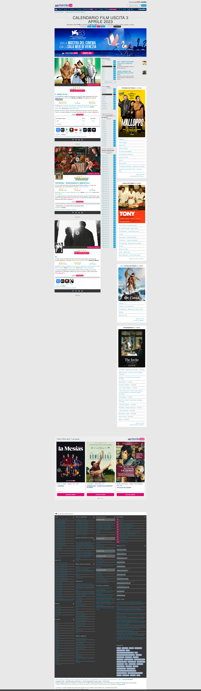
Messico (82, 260)
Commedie (57, 606)
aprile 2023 (58, 108)
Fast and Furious (131, 668)
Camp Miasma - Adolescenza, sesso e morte (131, 309)
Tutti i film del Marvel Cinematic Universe (126, 670)
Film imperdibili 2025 (60, 527)
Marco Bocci (77, 192)
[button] (96, 112)
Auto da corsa (120, 664)
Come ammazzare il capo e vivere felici (126, 581)
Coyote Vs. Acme (123, 157)
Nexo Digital (58, 194)
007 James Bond (141, 661)
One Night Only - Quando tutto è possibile (130, 243)
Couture (121, 246)
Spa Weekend (79, 656)
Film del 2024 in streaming (82, 524)
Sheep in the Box (123, 249)
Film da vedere (58, 547)
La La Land (122, 539)
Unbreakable (140, 664)
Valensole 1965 (123, 315)
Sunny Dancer (122, 163)
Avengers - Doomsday (81, 595)
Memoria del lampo (80, 648)
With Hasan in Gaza (124, 413)
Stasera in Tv (97, 679)
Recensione (58, 136)
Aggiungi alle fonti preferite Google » (76, 12)
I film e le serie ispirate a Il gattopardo (125, 655)
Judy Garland (64, 107)
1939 (69, 98)
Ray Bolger (80, 107)
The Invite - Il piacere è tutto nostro (128, 369)
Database (67, 679)
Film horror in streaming (81, 534)
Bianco (77, 627)
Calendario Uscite (79, 679)
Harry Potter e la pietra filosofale (127, 237)
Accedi (144, 5)
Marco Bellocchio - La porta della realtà (129, 255)
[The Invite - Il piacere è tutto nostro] (131, 367)
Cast (64, 136)
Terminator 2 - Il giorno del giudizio (128, 240)
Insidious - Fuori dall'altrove (126, 306)
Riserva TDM (97, 684)
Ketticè (121, 160)
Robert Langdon (120, 666)
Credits (57, 684)
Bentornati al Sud (80, 612)
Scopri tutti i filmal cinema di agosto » (139, 319)
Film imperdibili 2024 (60, 529)
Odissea (121, 522)
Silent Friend (122, 145)
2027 (56, 519)
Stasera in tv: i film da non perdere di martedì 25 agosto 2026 (131, 626)
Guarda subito (71, 494)
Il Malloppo (122, 139)
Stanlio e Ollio (120, 577)
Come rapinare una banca (126, 154)
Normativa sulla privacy (72, 684)
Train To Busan (123, 142)
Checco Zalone (120, 657)
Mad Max (119, 675)
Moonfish (78, 662)
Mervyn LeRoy (81, 105)
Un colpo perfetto (121, 585)
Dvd (92, 679)
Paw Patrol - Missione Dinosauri (127, 407)
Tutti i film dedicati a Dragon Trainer (125, 652)
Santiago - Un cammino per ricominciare (129, 377)
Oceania (121, 303)
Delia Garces (84, 266)
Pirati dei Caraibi (132, 661)
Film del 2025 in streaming (82, 522)
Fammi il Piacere (123, 148)
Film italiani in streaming (81, 532)
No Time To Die (120, 560)
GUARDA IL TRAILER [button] (94, 84)
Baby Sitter (135, 657)
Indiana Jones (132, 664)
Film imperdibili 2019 (60, 542)
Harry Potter (129, 666)
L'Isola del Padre (80, 643)
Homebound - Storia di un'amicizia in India (100, 486)
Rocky (138, 675)
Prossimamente (112, 679)
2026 (60, 519)
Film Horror (58, 611)
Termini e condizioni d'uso (86, 684)
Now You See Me (121, 650)
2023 (86, 187)
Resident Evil (122, 382)
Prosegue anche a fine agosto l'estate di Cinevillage (129, 608)
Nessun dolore (123, 416)
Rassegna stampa (71, 136)
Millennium (135, 666)
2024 (66, 519)
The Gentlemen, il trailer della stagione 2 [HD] (127, 632)
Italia (83, 187)
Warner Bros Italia (74, 108)
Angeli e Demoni (120, 552)
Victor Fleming (64, 105)
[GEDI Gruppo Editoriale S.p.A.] (138, 2)
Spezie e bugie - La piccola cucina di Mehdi (130, 372)
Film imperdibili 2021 (60, 537)
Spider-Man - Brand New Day (126, 524)
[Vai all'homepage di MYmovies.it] (64, 7)
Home (57, 679)
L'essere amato (79, 630)
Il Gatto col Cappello (80, 615)
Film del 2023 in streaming (82, 527)
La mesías (60, 486)
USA (66, 98)
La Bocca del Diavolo (81, 646)
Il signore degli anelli (121, 673)
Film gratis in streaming (81, 519)
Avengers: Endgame (124, 385)
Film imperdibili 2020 (60, 539)
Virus (126, 664)
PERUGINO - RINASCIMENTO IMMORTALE (72, 183)
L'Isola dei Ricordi (124, 410)
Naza (77, 651)
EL (56, 256)
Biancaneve (138, 655)
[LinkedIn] (79, 140)
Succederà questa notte (81, 620)
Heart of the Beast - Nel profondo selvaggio (130, 400)
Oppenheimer (128, 657)
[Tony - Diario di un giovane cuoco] (131, 222)
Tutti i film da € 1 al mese (68, 439)
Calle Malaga (122, 397)
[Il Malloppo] (131, 137)
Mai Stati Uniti (120, 564)
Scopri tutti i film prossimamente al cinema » (137, 175)
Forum (84, 136)
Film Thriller (58, 608)
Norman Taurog (90, 105)
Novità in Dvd (58, 557)
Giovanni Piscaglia (65, 192)
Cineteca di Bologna (88, 268)
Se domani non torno (81, 622)
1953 (86, 260)
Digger (77, 632)
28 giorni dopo (138, 648)
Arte (80, 187)
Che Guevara (126, 675)
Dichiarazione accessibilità (109, 684)
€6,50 (83, 121)
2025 (63, 519)
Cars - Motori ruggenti (125, 388)
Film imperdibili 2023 (60, 532)
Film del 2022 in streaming (82, 529)
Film (72, 679)
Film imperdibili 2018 (60, 544)
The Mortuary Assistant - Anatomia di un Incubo (131, 166)
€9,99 (93, 121)
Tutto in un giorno (124, 487)
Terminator (132, 675)
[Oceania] (131, 300)
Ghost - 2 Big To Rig (124, 252)
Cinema (62, 679)
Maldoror (121, 312)
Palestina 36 (79, 602)
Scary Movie (125, 648)
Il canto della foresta (80, 625)
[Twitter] (76, 140)
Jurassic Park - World (139, 659)
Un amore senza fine (121, 589)
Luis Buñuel (64, 266)
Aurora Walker (92, 266)
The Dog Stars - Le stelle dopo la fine (129, 231)
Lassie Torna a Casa (121, 548)
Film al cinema (58, 549)
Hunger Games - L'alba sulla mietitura (84, 586)
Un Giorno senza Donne (81, 638)
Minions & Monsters (124, 537)
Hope (77, 607)
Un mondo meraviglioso (125, 151)
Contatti (62, 684)
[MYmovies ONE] (136, 439)
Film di (56, 552)
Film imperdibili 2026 (60, 524)
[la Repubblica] (143, 2)
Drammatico (75, 260)
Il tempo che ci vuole (121, 573)
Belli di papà (119, 594)
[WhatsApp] (82, 140)
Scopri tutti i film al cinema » (137, 258)
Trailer (119, 679)
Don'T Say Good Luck (81, 641)
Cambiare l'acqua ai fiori (81, 617)
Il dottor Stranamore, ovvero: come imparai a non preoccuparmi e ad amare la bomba (131, 391)
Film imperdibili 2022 (60, 534)
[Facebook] (73, 140)
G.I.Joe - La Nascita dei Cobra (124, 569)
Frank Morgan (73, 107)
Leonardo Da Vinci (129, 659)
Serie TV (87, 679)
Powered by (57, 134)
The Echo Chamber (124, 404)
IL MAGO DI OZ (61, 94)
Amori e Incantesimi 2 (81, 605)
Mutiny (120, 419)
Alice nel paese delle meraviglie (135, 673)
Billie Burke (87, 107)
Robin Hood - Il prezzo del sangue (127, 534)
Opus (136, 652)
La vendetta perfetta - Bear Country (128, 228)
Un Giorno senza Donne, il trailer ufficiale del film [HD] (129, 601)
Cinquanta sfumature (121, 661)
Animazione (58, 613)
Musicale (61, 98)
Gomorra (131, 648)
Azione (57, 616)
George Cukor (72, 105)
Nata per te (119, 556)
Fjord (77, 610)
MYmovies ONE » (59, 12)
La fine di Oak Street (124, 529)
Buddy (77, 653)
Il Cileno (121, 234)
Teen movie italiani (121, 668)
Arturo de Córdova (75, 266)
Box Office (104, 679)
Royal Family (120, 659)
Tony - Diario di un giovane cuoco (128, 225)
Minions (119, 648)
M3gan (127, 650)
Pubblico (79, 136)
